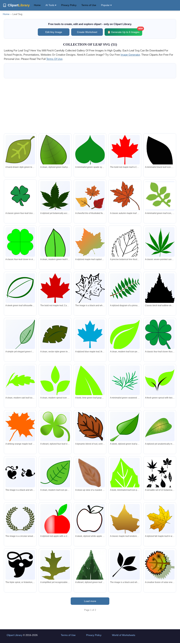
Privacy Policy (68, 5)
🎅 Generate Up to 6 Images (124, 30)
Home (37, 5)
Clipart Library (14, 635)
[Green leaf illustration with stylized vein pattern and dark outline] (20, 149)
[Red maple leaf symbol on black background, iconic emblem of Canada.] (55, 289)
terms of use (54, 58)
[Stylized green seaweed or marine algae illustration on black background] (125, 380)
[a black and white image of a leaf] (125, 565)
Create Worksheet (87, 32)
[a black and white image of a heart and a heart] (20, 472)
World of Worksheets (123, 635)
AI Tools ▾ (51, 5)
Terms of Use (88, 5)
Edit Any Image (53, 32)
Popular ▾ (106, 5)
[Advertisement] (90, 105)
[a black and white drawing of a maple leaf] (90, 289)
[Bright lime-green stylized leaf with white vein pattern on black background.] (125, 487)
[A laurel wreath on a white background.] (20, 518)
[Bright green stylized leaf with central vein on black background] (55, 246)
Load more (90, 601)
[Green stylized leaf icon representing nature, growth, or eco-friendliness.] (160, 196)
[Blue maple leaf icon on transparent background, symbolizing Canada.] (90, 334)
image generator (130, 54)
